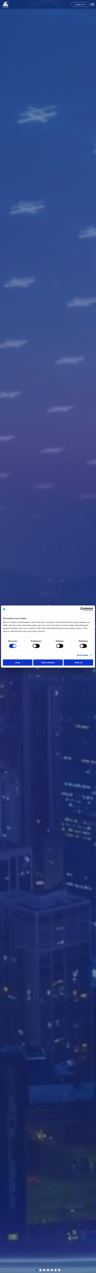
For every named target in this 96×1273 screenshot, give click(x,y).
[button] (37, 1270)
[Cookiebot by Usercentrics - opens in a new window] (82, 609)
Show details (82, 655)
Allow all (78, 662)
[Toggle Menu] (92, 4)
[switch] (36, 646)
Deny (17, 662)
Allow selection (48, 662)
